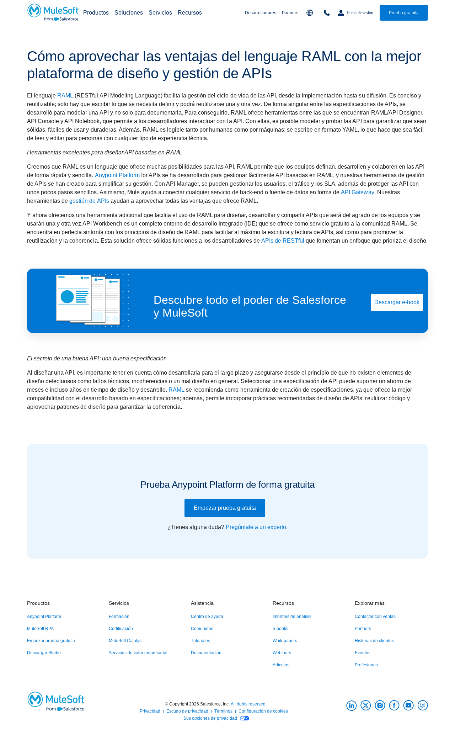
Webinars (282, 652)
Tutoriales (200, 640)
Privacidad (150, 711)
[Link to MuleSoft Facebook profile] (394, 705)
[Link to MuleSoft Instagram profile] (380, 705)
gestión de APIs (89, 201)
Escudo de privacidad (187, 711)
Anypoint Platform (117, 175)
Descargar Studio (44, 652)
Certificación (121, 628)
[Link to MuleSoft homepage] (53, 13)
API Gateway (357, 192)
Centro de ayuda (207, 616)
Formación (119, 616)
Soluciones (128, 13)
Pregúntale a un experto (256, 527)
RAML (65, 95)
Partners (290, 12)
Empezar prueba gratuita (225, 508)
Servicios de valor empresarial (138, 652)
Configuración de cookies (263, 711)
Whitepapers (285, 640)
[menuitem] (96, 13)
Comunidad (202, 628)
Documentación (206, 652)
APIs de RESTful (282, 241)
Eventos (362, 652)
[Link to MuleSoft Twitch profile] (422, 705)
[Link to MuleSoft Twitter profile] (365, 705)
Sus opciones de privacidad (210, 718)
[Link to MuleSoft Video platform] (408, 705)
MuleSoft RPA (40, 628)
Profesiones (366, 664)
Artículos (281, 664)
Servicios (160, 13)
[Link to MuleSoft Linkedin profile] (351, 705)
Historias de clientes (374, 640)
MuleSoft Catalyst (126, 640)
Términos (223, 711)
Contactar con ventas (375, 616)
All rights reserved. (249, 704)
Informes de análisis (292, 616)
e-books (280, 628)
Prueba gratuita (404, 12)
